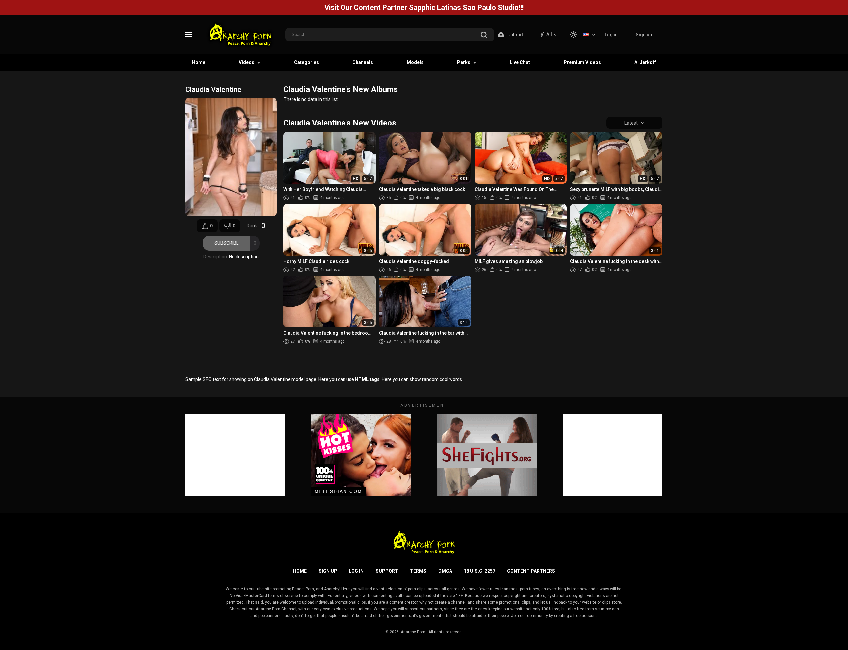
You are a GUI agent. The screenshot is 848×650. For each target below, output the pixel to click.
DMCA (445, 571)
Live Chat (520, 62)
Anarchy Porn (413, 632)
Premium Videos (582, 62)
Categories (306, 62)
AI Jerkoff (645, 62)
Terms (418, 571)
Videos (246, 62)
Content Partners (531, 571)
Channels (362, 62)
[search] (484, 35)
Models (415, 62)
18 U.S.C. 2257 (479, 571)
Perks (463, 62)
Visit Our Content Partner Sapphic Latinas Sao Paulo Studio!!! (424, 7)
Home (198, 62)
